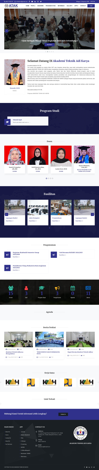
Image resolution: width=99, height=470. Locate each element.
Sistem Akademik (25, 435)
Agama (83, 349)
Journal (23, 431)
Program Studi (50, 6)
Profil (33, 6)
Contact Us (8, 438)
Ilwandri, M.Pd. (85, 169)
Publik (20, 349)
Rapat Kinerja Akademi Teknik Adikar (49, 352)
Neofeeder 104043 (25, 453)
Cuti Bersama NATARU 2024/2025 (71, 252)
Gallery (69, 6)
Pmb (22, 438)
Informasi (61, 6)
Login (91, 5)
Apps (76, 6)
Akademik (40, 6)
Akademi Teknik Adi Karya (71, 61)
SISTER (23, 447)
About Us (7, 431)
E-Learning (23, 444)
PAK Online (23, 456)
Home (27, 6)
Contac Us (63, 414)
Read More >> (9, 221)
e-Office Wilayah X (25, 450)
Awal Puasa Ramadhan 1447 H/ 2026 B (80, 352)
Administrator (12, 349)
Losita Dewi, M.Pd (38, 169)
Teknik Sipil (17, 120)
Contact (83, 6)
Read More (51, 44)
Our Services (8, 444)
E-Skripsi (23, 441)
